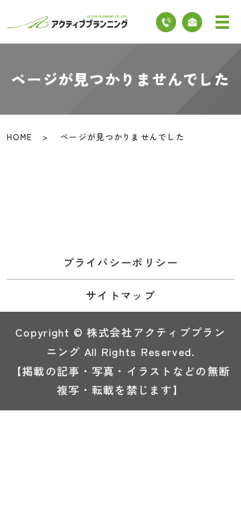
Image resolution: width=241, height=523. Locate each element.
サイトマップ (120, 295)
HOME (19, 136)
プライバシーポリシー (121, 262)
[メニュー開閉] (222, 22)
